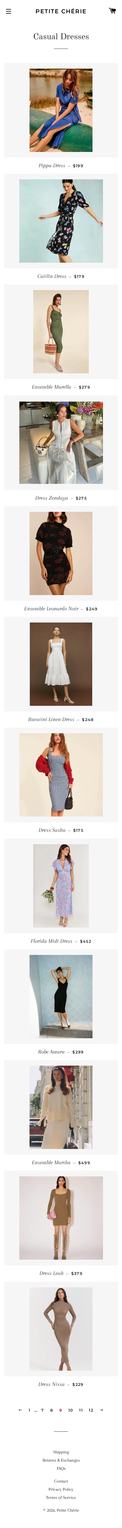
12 (91, 1410)
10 (70, 1410)
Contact (61, 1481)
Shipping (61, 1452)
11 (81, 1410)
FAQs (61, 1468)
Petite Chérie (61, 11)
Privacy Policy (61, 1489)
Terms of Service (61, 1497)
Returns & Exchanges (61, 1460)
